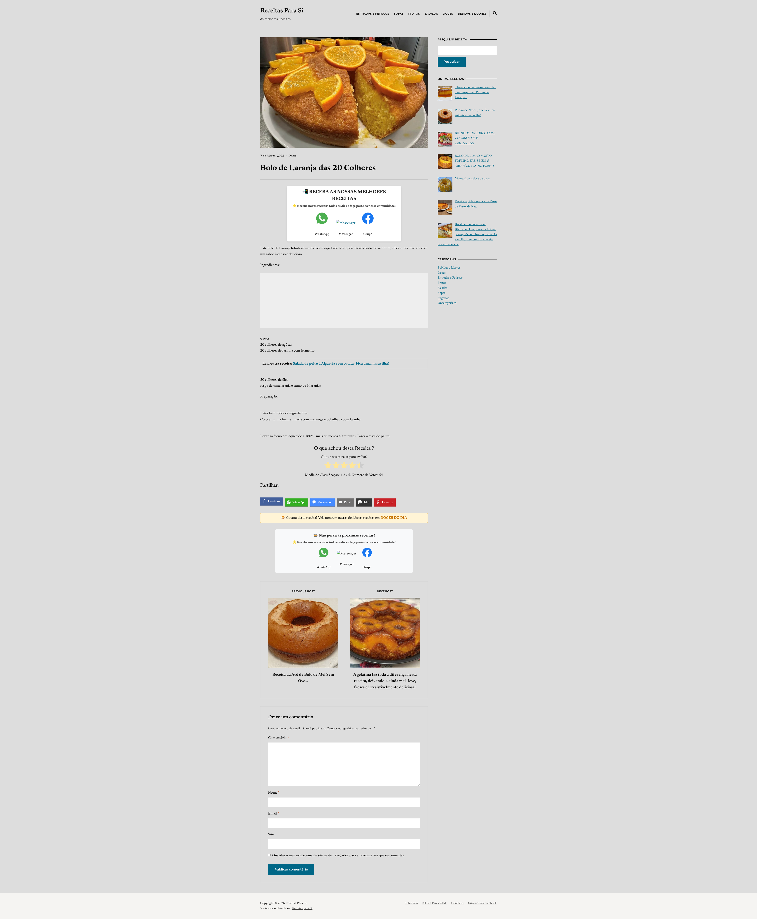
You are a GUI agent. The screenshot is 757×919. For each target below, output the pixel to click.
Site (271, 834)
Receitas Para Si (281, 11)
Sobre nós (411, 903)
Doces (448, 13)
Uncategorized (447, 303)
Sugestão (443, 298)
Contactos (457, 903)
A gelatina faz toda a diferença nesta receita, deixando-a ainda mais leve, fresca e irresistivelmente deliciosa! (385, 681)
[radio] (328, 466)
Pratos (414, 13)
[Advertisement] (344, 300)
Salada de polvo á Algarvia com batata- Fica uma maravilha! (341, 364)
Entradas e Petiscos (372, 13)
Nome (274, 793)
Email (274, 813)
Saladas (431, 13)
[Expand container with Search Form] (495, 13)
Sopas (399, 13)
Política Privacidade (434, 903)
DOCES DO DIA (393, 518)
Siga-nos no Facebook (482, 903)
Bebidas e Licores (472, 13)
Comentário (278, 738)
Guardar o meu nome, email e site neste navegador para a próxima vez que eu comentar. (338, 855)
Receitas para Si (302, 908)
